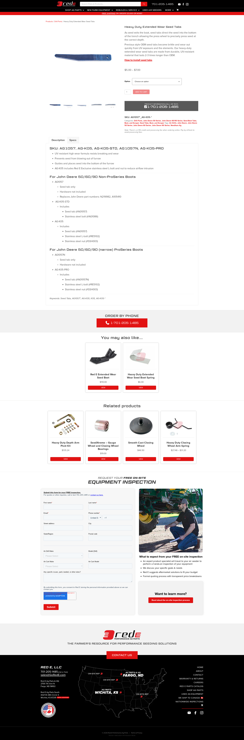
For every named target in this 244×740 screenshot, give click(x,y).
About (199, 671)
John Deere (182, 123)
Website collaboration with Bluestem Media (122, 735)
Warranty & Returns (191, 678)
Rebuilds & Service (126, 10)
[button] (144, 4)
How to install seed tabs (138, 60)
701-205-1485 (163, 4)
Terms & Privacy (136, 733)
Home (200, 667)
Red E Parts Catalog (191, 686)
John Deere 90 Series (161, 125)
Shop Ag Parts (73, 10)
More (168, 10)
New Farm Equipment (99, 10)
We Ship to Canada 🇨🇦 (190, 698)
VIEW (103, 388)
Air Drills (173, 123)
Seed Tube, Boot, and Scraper (152, 123)
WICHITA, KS (147, 13)
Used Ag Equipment (192, 694)
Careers (198, 682)
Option (127, 81)
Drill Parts (58, 21)
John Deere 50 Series (152, 121)
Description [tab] (58, 140)
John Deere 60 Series (142, 125)
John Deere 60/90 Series (172, 121)
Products (49, 21)
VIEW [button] (141, 388)
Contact (198, 675)
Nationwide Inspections (189, 701)
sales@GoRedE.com (53, 675)
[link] (50, 685)
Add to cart (141, 92)
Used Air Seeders (152, 10)
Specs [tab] (72, 140)
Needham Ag (176, 125)
